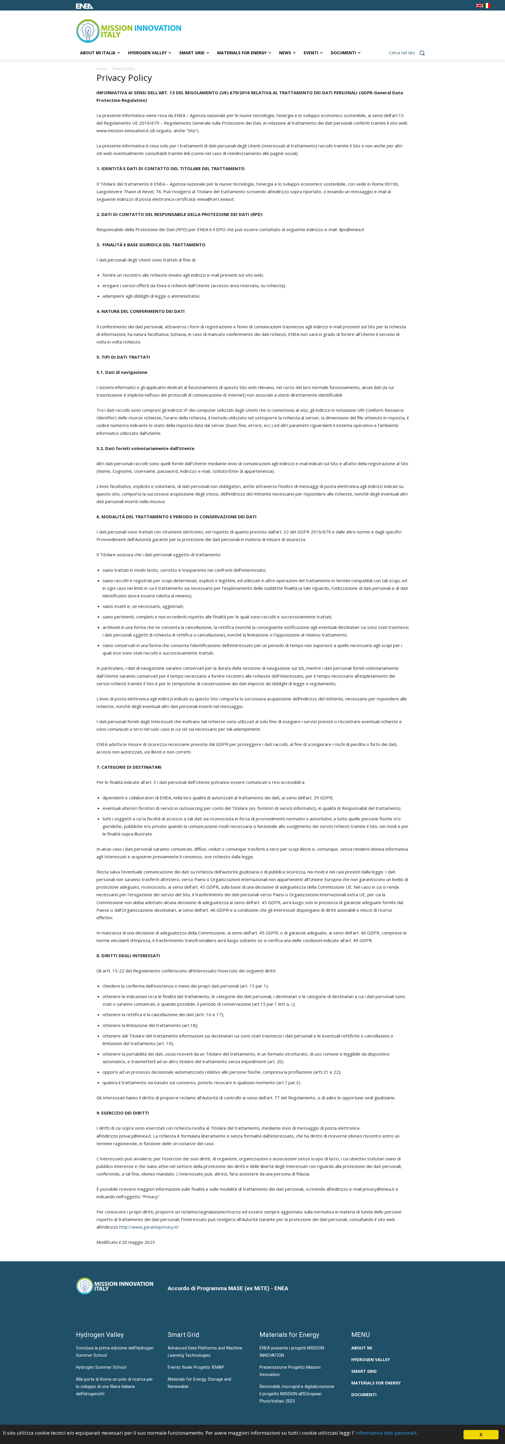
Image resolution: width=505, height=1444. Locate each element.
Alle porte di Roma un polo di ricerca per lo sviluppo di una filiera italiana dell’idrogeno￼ (114, 1386)
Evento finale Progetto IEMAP (196, 1367)
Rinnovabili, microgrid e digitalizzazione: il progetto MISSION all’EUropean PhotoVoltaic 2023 (297, 1393)
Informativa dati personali (386, 1432)
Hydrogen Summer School (101, 1367)
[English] (479, 6)
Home (101, 68)
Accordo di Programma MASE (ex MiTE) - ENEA (228, 1288)
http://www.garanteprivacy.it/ (149, 1227)
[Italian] (486, 6)
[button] (409, 53)
